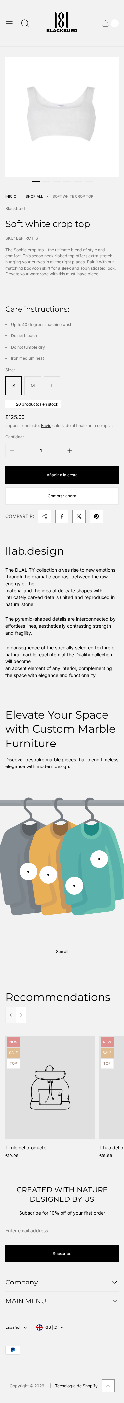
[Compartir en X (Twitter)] (79, 516)
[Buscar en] (25, 23)
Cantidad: (14, 436)
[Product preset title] (50, 1087)
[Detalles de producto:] (28, 871)
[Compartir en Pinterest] (96, 516)
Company (21, 1282)
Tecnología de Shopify (76, 1385)
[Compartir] (44, 516)
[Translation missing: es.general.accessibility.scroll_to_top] (108, 1385)
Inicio (10, 196)
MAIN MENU (25, 1301)
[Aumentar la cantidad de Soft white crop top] (69, 450)
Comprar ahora (62, 495)
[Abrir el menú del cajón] (9, 23)
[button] (36, 181)
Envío (46, 425)
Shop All (34, 196)
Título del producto (25, 1147)
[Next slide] (21, 1015)
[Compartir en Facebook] (61, 516)
